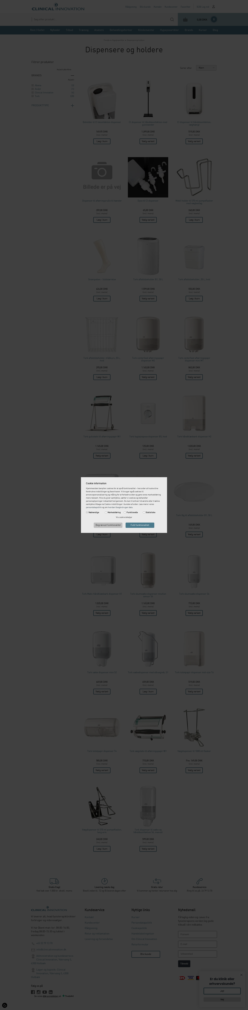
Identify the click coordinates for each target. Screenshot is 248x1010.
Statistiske (150, 512)
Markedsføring (114, 512)
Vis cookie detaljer (124, 517)
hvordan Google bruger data (120, 507)
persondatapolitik (94, 507)
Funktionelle (132, 512)
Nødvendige (94, 512)
